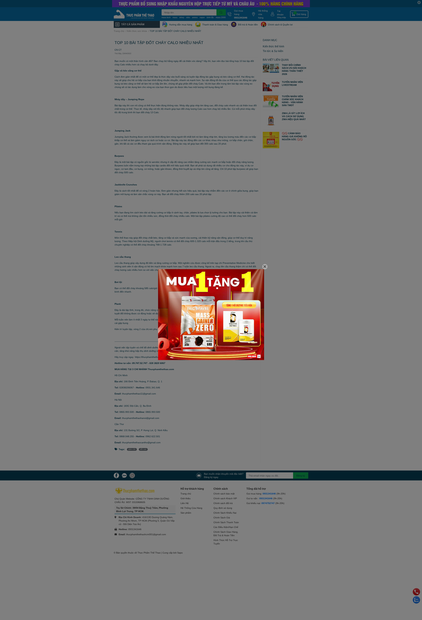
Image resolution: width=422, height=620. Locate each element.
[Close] (265, 266)
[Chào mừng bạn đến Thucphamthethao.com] (211, 314)
